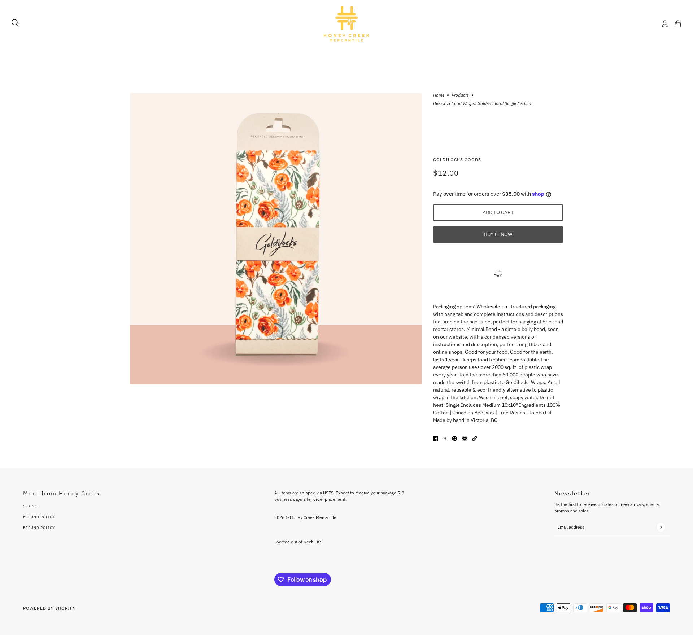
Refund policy (39, 527)
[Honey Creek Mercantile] (346, 24)
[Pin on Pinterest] (454, 438)
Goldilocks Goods (457, 159)
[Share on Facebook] (435, 438)
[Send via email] (464, 438)
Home (438, 95)
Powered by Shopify (49, 608)
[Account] (664, 23)
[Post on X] (445, 438)
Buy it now (498, 234)
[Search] (15, 22)
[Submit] (661, 527)
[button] (474, 438)
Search (31, 506)
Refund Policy (39, 517)
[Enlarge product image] (276, 238)
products (460, 95)
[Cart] (677, 23)
